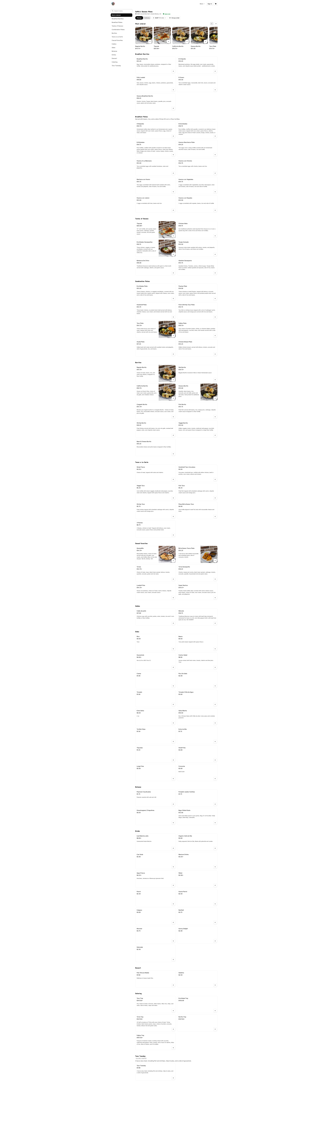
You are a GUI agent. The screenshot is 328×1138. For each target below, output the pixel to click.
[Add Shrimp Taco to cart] (173, 516)
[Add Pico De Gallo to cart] (215, 685)
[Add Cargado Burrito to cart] (173, 416)
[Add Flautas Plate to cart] (215, 298)
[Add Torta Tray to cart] (173, 1029)
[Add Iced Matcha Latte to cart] (173, 848)
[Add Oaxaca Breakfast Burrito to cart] (173, 108)
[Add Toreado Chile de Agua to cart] (215, 704)
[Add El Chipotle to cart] (215, 71)
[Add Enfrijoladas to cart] (173, 154)
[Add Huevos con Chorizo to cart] (215, 173)
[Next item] (216, 23)
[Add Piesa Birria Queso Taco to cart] (215, 516)
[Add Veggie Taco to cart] (173, 498)
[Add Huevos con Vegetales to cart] (215, 191)
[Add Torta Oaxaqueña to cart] (215, 579)
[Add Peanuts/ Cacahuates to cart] (173, 804)
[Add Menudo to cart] (215, 623)
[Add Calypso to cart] (173, 922)
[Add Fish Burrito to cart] (215, 416)
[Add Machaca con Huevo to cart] (173, 191)
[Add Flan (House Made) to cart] (173, 985)
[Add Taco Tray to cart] (173, 1010)
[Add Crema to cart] (173, 685)
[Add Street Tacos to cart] (173, 479)
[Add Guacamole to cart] (173, 667)
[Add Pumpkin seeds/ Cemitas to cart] (215, 804)
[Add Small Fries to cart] (215, 760)
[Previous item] (211, 23)
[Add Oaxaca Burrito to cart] (205, 41)
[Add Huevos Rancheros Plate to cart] (215, 154)
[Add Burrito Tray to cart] (215, 1029)
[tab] (139, 18)
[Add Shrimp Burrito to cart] (173, 435)
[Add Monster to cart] (173, 941)
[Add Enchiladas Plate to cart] (173, 298)
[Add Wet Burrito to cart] (215, 379)
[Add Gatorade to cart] (173, 959)
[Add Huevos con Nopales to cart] (215, 210)
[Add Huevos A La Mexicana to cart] (173, 173)
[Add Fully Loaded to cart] (173, 89)
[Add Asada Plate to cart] (173, 354)
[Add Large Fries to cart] (173, 778)
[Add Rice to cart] (173, 648)
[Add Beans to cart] (215, 648)
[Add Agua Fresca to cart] (173, 885)
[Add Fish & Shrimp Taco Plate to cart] (215, 317)
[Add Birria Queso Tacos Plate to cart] (215, 560)
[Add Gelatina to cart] (215, 985)
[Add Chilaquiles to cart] (173, 136)
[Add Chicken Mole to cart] (215, 235)
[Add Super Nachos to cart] (215, 597)
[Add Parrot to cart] (173, 903)
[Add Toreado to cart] (173, 704)
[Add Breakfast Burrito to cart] (173, 71)
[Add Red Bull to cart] (215, 922)
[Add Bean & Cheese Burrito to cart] (173, 453)
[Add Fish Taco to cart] (215, 498)
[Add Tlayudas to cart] (173, 760)
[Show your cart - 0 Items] (216, 3)
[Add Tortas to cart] (173, 579)
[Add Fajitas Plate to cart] (215, 335)
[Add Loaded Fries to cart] (173, 597)
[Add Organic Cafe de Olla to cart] (215, 848)
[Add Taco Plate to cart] (173, 335)
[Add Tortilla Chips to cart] (173, 741)
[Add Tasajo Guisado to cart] (215, 254)
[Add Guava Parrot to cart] (215, 903)
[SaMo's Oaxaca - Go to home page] (113, 3)
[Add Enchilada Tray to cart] (215, 1010)
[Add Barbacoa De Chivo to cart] (173, 273)
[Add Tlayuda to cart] (168, 41)
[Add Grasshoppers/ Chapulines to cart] (173, 822)
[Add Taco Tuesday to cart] (173, 1078)
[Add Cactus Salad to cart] (215, 667)
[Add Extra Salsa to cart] (173, 723)
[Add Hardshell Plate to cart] (173, 317)
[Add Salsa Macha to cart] (215, 723)
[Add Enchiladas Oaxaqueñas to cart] (173, 254)
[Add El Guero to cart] (215, 89)
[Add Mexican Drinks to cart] (215, 866)
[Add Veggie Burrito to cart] (215, 435)
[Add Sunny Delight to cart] (215, 941)
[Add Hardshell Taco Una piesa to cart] (215, 479)
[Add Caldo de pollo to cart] (173, 623)
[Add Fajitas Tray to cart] (173, 1047)
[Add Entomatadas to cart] (215, 136)
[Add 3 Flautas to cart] (173, 535)
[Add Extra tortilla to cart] (215, 741)
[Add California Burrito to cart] (187, 41)
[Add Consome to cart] (215, 778)
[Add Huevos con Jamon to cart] (173, 210)
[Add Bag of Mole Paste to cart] (215, 822)
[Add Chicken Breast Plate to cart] (215, 354)
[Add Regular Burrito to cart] (150, 41)
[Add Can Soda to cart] (173, 866)
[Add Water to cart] (215, 885)
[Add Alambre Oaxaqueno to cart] (215, 273)
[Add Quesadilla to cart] (173, 560)
